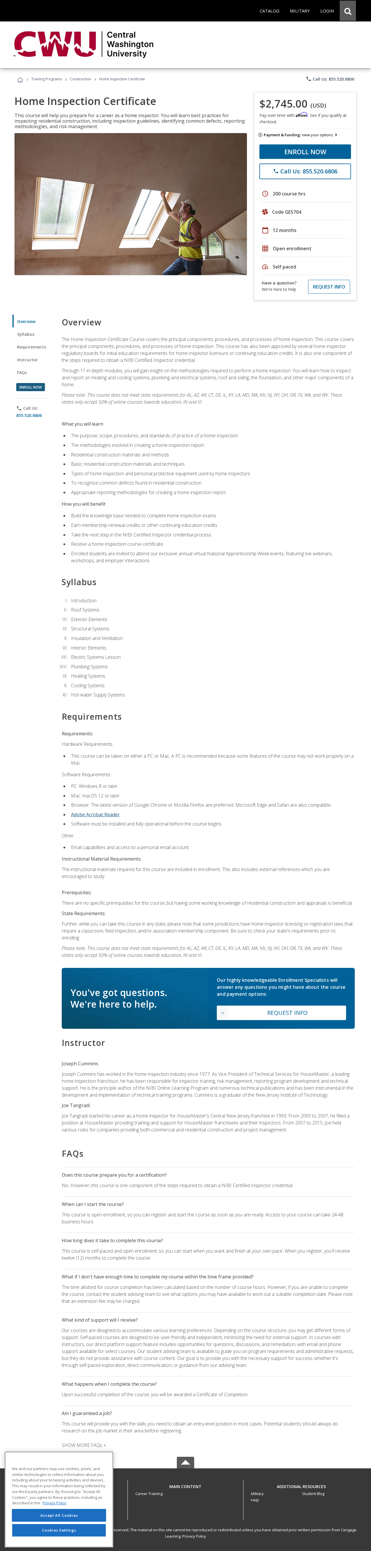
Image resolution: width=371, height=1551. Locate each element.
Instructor (27, 359)
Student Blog (313, 1493)
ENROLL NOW (305, 151)
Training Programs (46, 79)
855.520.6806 (29, 415)
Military (257, 1493)
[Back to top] (185, 1485)
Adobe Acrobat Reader (95, 814)
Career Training (149, 1493)
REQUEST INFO (329, 287)
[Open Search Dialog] (348, 11)
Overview (26, 321)
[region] (59, 1500)
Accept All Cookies (59, 1515)
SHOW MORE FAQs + (84, 1445)
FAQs (22, 372)
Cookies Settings (59, 1530)
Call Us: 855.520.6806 (330, 79)
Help (255, 1500)
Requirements (31, 347)
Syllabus (25, 334)
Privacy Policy (194, 1536)
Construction (80, 79)
